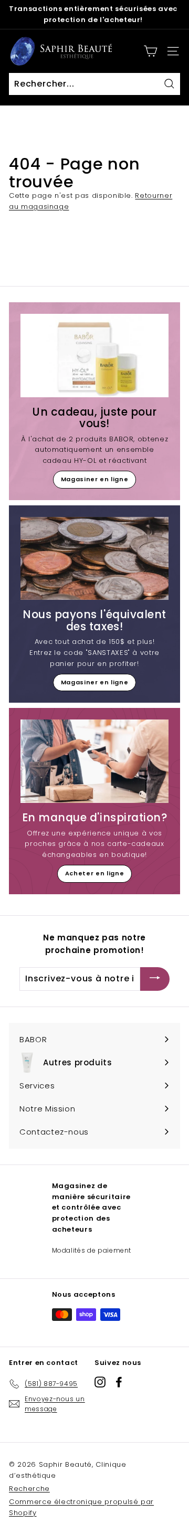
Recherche (29, 1489)
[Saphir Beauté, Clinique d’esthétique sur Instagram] (100, 1382)
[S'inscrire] (155, 979)
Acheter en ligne (94, 873)
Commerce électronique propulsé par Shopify (81, 1507)
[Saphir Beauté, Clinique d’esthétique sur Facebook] (118, 1382)
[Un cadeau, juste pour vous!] (94, 355)
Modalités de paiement (92, 1250)
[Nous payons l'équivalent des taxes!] (94, 558)
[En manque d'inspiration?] (94, 761)
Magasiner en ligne (95, 479)
